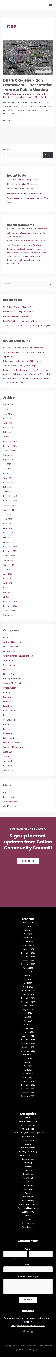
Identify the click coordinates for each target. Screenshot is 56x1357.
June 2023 (7, 574)
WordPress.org (9, 806)
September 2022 (10, 615)
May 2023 (7, 578)
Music (5, 715)
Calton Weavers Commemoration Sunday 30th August (26, 325)
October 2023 (9, 555)
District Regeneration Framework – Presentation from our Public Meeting (28, 85)
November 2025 (10, 446)
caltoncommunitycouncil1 (18, 233)
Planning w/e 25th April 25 (32, 245)
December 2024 (10, 496)
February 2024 (9, 537)
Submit (28, 1300)
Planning (7, 97)
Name (28, 1249)
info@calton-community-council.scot (28, 1325)
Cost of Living (9, 665)
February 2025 (9, 487)
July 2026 (7, 409)
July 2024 (7, 514)
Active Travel (8, 637)
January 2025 (9, 491)
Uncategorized (9, 765)
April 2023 (7, 583)
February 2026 (9, 432)
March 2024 (8, 532)
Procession (8, 733)
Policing (6, 729)
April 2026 (7, 423)
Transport (29, 97)
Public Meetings (10, 738)
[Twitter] (28, 1331)
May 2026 (7, 418)
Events (6, 669)
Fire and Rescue (10, 674)
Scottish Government (12, 742)
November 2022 (10, 606)
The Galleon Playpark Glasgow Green (23, 179)
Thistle (6, 756)
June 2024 (7, 519)
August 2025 (8, 459)
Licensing (7, 701)
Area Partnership (10, 646)
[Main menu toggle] (50, 4)
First (15, 1258)
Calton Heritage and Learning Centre (19, 656)
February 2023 (9, 592)
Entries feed (8, 797)
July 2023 (7, 569)
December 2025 (10, 441)
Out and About (9, 720)
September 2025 (10, 455)
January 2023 (9, 597)
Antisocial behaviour (12, 642)
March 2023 (8, 587)
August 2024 (8, 510)
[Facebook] (24, 1331)
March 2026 (8, 427)
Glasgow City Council (36, 94)
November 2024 (10, 500)
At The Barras (9, 651)
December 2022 (10, 601)
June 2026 (7, 414)
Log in (6, 792)
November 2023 (10, 551)
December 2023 (10, 546)
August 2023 (8, 565)
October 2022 (9, 610)
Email (28, 1264)
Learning (7, 697)
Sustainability (18, 97)
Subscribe (28, 861)
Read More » (8, 120)
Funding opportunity (12, 678)
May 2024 (7, 523)
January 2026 (9, 437)
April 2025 (7, 478)
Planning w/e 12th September (33, 228)
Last (41, 1258)
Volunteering (9, 770)
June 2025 (7, 468)
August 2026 (8, 405)
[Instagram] (32, 1331)
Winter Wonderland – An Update (21, 188)
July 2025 (7, 464)
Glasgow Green (9, 688)
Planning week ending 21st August (22, 184)
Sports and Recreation (13, 747)
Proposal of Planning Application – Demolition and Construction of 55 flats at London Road (25, 260)
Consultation (20, 94)
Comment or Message (28, 1276)
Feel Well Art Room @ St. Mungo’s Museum (25, 193)
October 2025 (9, 450)
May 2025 (7, 473)
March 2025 (8, 482)
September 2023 (10, 560)
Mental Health (9, 710)
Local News (8, 706)
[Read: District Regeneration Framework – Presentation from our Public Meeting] (28, 57)
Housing (6, 692)
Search (6, 149)
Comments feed (10, 801)
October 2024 (9, 505)
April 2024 (7, 528)
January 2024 (9, 542)
